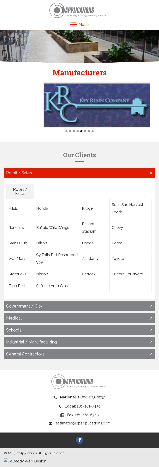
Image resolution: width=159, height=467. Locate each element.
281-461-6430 (89, 406)
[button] (66, 131)
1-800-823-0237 (91, 397)
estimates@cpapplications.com (83, 423)
